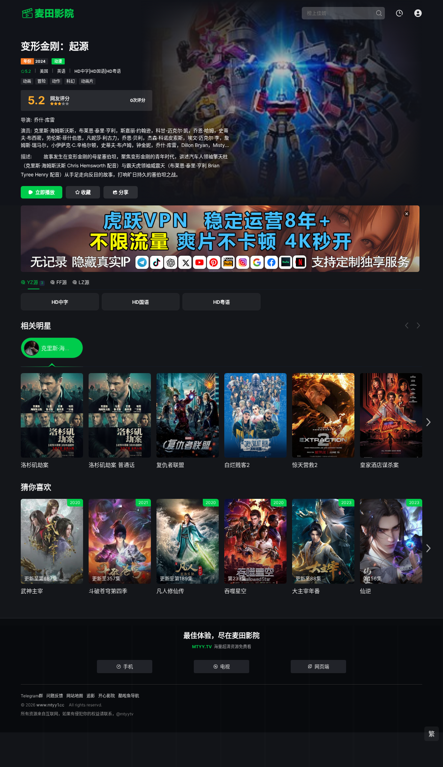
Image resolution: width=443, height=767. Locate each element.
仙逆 (365, 591)
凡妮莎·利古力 (102, 138)
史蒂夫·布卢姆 (116, 145)
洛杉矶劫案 (34, 464)
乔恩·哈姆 (203, 130)
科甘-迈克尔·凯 (172, 130)
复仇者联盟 (170, 464)
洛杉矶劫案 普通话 (112, 464)
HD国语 (140, 302)
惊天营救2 (305, 464)
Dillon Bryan (194, 145)
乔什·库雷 (44, 120)
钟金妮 (143, 145)
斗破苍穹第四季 (108, 591)
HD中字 (60, 302)
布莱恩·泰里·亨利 (97, 130)
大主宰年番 (306, 591)
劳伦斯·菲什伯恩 (64, 138)
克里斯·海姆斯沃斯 (54, 130)
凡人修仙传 (170, 591)
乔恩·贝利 (132, 138)
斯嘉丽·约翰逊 (135, 130)
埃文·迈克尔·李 (203, 138)
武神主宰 (32, 591)
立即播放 (45, 192)
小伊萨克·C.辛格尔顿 (73, 145)
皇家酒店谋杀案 (379, 464)
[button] (428, 422)
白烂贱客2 (237, 464)
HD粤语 (221, 302)
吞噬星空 (235, 591)
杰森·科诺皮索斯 (165, 138)
